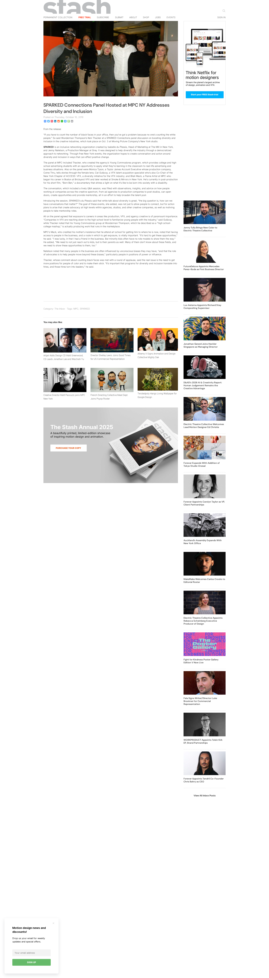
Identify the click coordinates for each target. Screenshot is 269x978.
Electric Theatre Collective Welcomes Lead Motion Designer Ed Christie (204, 426)
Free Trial (84, 17)
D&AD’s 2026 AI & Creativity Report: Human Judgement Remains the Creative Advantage (203, 385)
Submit (119, 17)
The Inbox (60, 308)
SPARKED (48, 147)
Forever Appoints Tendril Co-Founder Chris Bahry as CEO (204, 780)
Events (171, 17)
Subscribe (103, 17)
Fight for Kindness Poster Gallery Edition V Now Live (201, 661)
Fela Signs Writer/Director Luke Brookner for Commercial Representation (200, 701)
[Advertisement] (205, 154)
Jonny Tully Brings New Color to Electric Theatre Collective (200, 229)
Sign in (221, 17)
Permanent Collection (57, 17)
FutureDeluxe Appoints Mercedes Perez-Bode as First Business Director (204, 268)
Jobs (158, 17)
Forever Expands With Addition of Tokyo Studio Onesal (202, 464)
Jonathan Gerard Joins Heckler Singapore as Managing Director (201, 345)
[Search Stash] (223, 10)
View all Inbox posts (205, 795)
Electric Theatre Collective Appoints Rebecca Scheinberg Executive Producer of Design (203, 620)
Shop (146, 17)
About (133, 17)
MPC (75, 308)
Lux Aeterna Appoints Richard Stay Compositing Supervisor (202, 307)
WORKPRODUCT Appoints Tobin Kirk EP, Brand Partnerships (203, 741)
